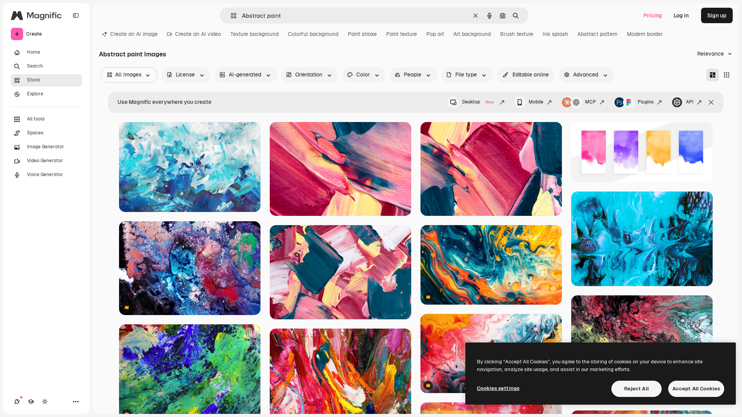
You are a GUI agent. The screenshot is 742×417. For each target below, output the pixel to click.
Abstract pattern (597, 34)
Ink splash (555, 34)
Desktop (478, 102)
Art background (472, 34)
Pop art (435, 34)
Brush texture (516, 34)
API (689, 102)
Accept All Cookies (696, 388)
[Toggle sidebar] (76, 15)
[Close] (711, 102)
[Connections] (17, 401)
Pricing (652, 15)
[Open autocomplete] (230, 16)
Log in (681, 15)
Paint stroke (362, 34)
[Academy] (31, 401)
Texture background (254, 34)
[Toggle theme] (45, 401)
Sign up (717, 15)
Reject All (636, 388)
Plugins (646, 102)
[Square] (726, 75)
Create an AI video (198, 34)
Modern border (645, 34)
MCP (590, 102)
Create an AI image (134, 34)
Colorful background (313, 34)
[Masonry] (712, 75)
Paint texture (401, 34)
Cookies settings (498, 388)
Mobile (536, 102)
